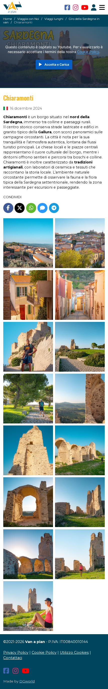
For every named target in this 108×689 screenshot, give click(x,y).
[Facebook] (67, 7)
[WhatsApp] (31, 208)
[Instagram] (75, 7)
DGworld (27, 681)
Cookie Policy (88, 52)
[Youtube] (84, 7)
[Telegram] (54, 208)
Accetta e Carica (56, 64)
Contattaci (12, 658)
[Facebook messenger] (42, 208)
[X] (20, 208)
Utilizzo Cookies (74, 652)
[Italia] (5, 108)
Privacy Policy (15, 652)
